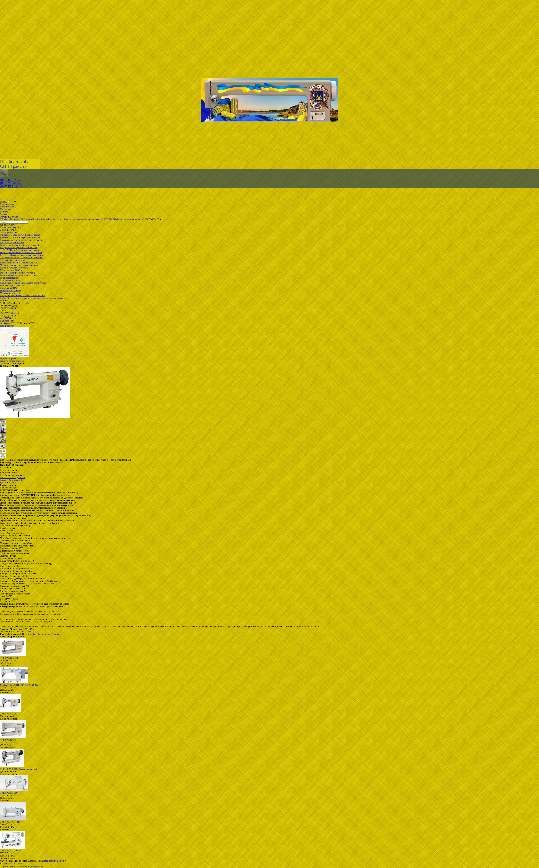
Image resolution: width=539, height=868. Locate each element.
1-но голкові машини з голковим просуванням (22, 255)
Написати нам (7, 321)
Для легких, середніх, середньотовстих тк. (20, 237)
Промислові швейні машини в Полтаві (40, 634)
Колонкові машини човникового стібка (18, 275)
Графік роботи (7, 326)
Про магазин (6, 209)
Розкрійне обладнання (10, 290)
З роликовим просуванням (12, 260)
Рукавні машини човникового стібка (17, 273)
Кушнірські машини (9, 278)
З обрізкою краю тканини (12, 242)
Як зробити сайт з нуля (11, 863)
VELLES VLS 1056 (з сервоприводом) (18, 769)
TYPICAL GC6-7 (8, 740)
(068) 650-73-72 (11, 180)
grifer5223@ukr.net (8, 318)
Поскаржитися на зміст (55, 861)
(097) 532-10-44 (11, 186)
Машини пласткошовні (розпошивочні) (19, 265)
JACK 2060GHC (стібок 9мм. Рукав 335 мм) (21, 685)
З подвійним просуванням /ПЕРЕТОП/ (18, 247)
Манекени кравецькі (10, 293)
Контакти (4, 212)
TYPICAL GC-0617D (10, 714)
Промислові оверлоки (10, 227)
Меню (13, 201)
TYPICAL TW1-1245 (10, 822)
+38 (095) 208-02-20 (9, 313)
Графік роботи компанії (11, 480)
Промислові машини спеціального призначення (23, 283)
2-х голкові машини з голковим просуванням (21, 257)
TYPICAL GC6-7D (9, 658)
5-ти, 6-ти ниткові (8, 230)
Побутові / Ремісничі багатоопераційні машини (22, 295)
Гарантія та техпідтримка (12, 361)
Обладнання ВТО (8, 288)
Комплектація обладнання (12, 285)
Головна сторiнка (8, 204)
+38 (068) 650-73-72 (9, 308)
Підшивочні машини (10, 280)
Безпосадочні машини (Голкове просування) (21, 252)
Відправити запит (8, 472)
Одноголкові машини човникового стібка (20, 235)
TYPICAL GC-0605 (9, 793)
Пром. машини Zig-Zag (11, 270)
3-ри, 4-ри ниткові (8, 232)
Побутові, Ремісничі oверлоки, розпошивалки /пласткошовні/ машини (33, 298)
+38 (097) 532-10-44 (9, 316)
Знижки (4, 214)
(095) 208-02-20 (11, 183)
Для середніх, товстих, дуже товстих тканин (21, 240)
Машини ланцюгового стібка (14, 268)
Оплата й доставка (9, 217)
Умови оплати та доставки (12, 477)
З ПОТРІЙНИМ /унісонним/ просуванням (20, 250)
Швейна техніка (7, 206)
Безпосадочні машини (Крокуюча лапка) (19, 245)
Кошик (3, 201)
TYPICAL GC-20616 (10, 850)
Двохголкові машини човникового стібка (20, 262)
